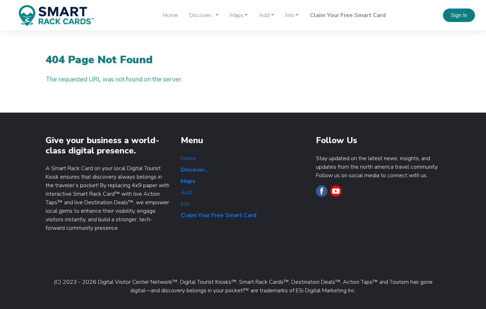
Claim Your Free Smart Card (348, 15)
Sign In (459, 15)
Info (185, 204)
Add (186, 192)
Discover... (195, 170)
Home (170, 15)
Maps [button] (236, 15)
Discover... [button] (201, 15)
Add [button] (264, 15)
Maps (188, 181)
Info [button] (289, 15)
